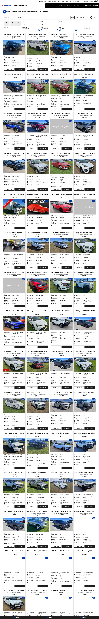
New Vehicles (66, 5)
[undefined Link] (97, 1)
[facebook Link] (95, 1)
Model (42, 21)
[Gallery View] (91, 17)
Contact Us (19, 69)
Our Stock (76, 5)
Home (60, 5)
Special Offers (86, 5)
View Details (9, 69)
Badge (60, 21)
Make (23, 21)
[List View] (94, 17)
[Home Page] (6, 5)
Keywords (19, 17)
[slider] (39, 30)
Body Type (6, 27)
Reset (72, 17)
